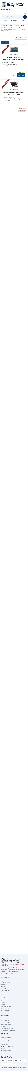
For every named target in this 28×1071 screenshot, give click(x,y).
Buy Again (3, 986)
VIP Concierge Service (6, 1006)
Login (2, 980)
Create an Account (5, 982)
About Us (3, 1001)
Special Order (21, 75)
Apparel (3, 1048)
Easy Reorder (4, 988)
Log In (5, 20)
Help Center (4, 1002)
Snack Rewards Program (7, 1019)
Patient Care (4, 1042)
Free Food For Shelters (7, 1028)
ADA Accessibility (5, 1010)
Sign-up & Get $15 (5, 1021)
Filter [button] (6, 42)
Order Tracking (5, 990)
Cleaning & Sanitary (6, 1037)
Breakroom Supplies (6, 1050)
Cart (23, 20)
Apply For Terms (5, 993)
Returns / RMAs (4, 992)
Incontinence (4, 1044)
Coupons (3, 1026)
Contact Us (4, 1004)
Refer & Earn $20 (5, 1022)
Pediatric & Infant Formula (7, 1046)
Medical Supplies (5, 1039)
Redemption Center (6, 1024)
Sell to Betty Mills (5, 1008)
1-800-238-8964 (9, 973)
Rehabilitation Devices (6, 1041)
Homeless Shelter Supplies (8, 1030)
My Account (14, 20)
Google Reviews (7, 1012)
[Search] (25, 17)
